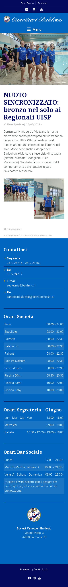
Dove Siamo (27, 3)
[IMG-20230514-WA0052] (34, 58)
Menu (36, 29)
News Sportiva (14, 229)
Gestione (42, 3)
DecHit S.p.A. (41, 569)
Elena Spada (14, 124)
